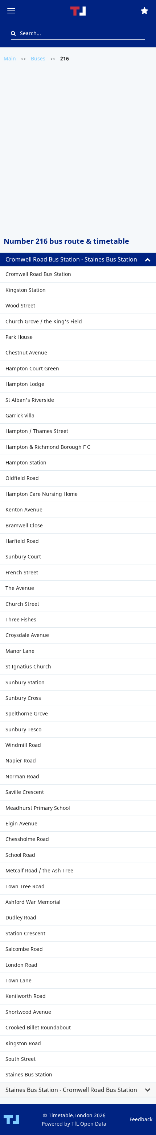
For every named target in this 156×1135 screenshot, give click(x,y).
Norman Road (22, 776)
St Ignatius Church (28, 666)
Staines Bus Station (28, 1074)
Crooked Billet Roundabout (38, 1027)
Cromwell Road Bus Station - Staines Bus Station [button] (71, 259)
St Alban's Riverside (29, 399)
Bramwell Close (24, 525)
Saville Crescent (24, 791)
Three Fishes (20, 619)
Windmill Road (23, 744)
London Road (21, 964)
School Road (20, 854)
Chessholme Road (27, 839)
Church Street (22, 603)
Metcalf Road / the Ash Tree (39, 870)
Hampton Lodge (24, 384)
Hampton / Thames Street (36, 431)
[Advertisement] (78, 148)
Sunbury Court (23, 556)
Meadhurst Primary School (37, 807)
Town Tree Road (25, 886)
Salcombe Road (24, 948)
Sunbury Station (25, 682)
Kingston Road (23, 1043)
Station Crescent (25, 933)
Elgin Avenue (21, 823)
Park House (19, 336)
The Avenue (19, 587)
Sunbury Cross (23, 697)
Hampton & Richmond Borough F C (47, 446)
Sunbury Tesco (23, 729)
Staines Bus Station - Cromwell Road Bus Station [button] (71, 1090)
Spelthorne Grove (26, 713)
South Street (20, 1058)
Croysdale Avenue (27, 635)
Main (10, 58)
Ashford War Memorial (33, 901)
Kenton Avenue (23, 509)
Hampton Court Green (32, 368)
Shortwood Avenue (28, 1011)
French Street (21, 572)
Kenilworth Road (25, 995)
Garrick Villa (19, 415)
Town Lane (18, 980)
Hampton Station (25, 462)
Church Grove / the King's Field (43, 321)
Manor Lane (19, 650)
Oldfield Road (22, 478)
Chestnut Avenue (26, 352)
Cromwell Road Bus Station (38, 274)
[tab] (78, 260)
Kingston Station (25, 289)
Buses (38, 58)
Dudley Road (20, 917)
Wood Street (20, 305)
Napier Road (20, 760)
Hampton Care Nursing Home (41, 493)
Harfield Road (22, 540)
